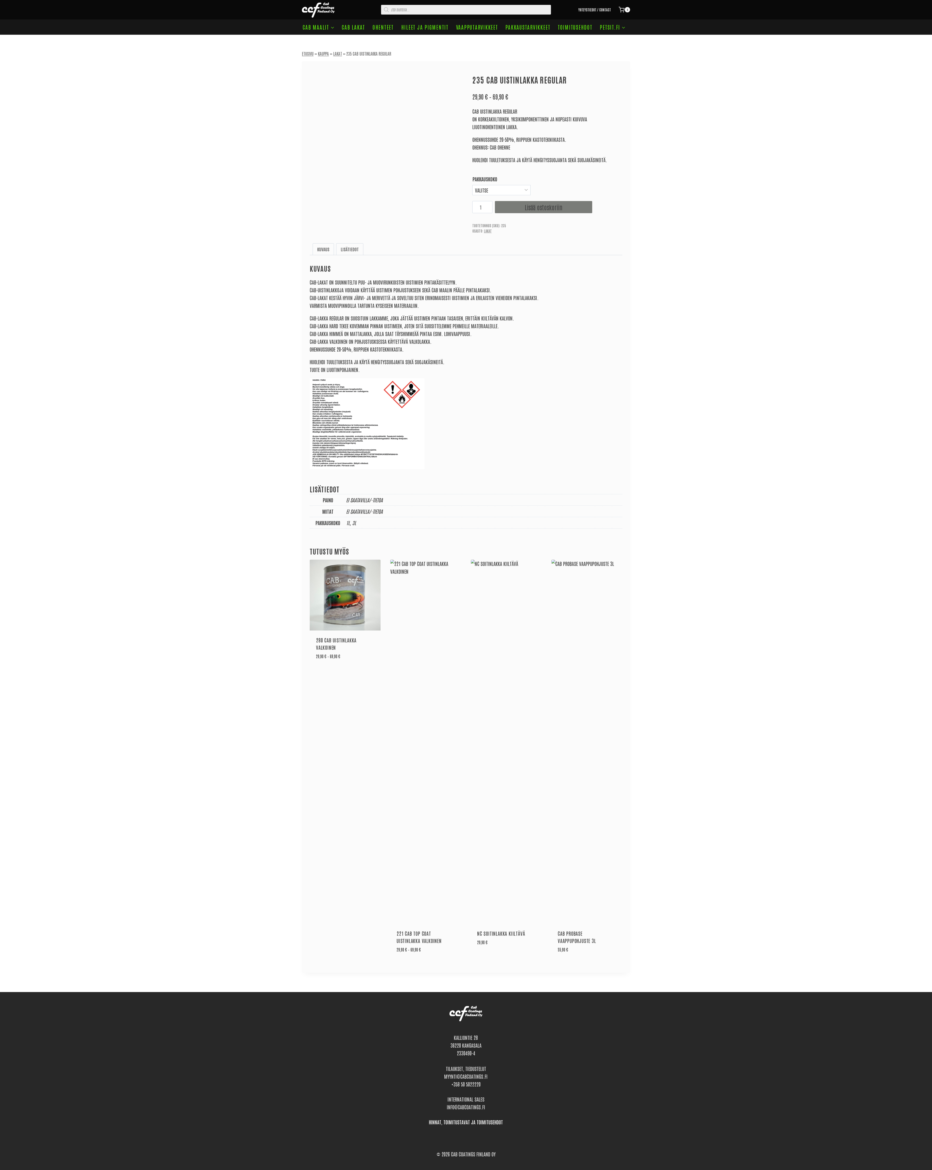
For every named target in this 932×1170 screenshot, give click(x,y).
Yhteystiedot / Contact (594, 9)
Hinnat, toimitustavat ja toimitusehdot (466, 1122)
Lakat (337, 53)
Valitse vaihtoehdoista (336, 671)
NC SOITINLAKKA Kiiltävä (501, 933)
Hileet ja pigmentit (425, 27)
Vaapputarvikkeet (477, 27)
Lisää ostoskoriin (543, 207)
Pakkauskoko (485, 179)
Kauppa (323, 53)
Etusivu (308, 53)
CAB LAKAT (353, 27)
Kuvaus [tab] (323, 249)
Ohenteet (383, 27)
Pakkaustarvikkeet (527, 27)
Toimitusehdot (575, 27)
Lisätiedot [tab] (350, 249)
